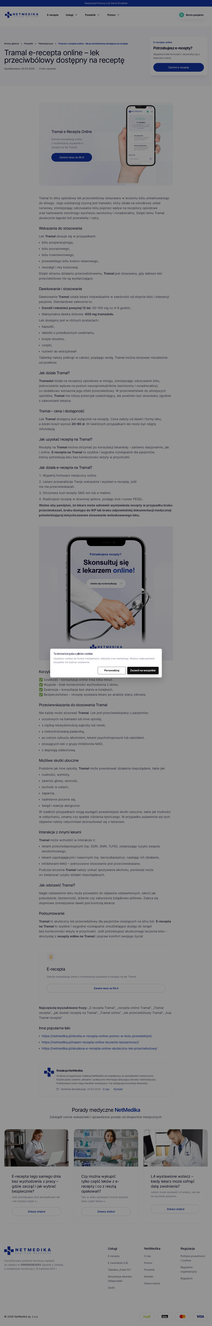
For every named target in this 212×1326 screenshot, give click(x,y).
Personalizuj (111, 670)
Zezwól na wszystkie (143, 670)
